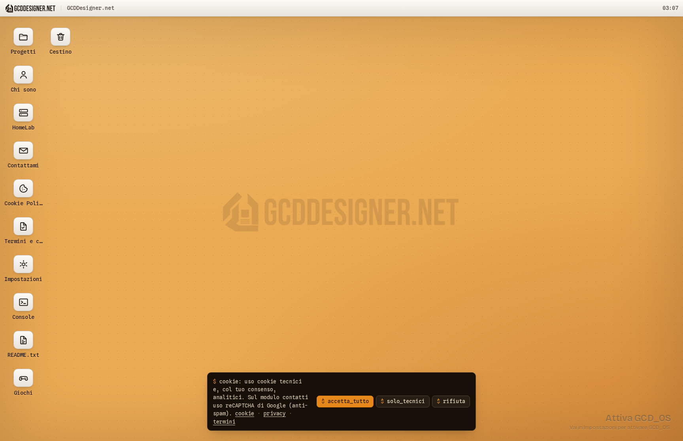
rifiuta (454, 401)
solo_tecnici (406, 401)
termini (224, 421)
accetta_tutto (348, 401)
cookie (244, 413)
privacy (275, 413)
